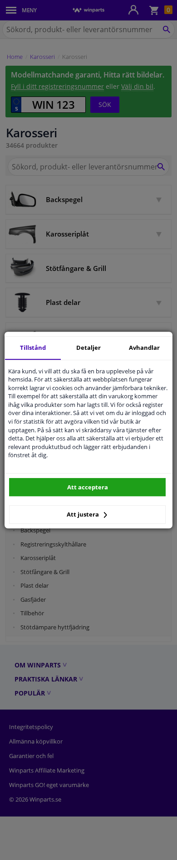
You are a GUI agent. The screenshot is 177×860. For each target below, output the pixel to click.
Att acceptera (87, 487)
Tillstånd (33, 347)
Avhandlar (144, 347)
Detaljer (88, 347)
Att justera (83, 514)
